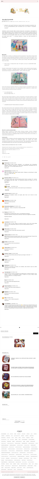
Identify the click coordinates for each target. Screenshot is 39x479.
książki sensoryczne (31, 443)
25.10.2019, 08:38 (10, 259)
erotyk (20, 437)
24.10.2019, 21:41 (13, 247)
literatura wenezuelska (4, 456)
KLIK (21, 144)
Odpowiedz (7, 167)
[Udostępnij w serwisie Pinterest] (10, 157)
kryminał (27, 441)
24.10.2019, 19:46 (14, 234)
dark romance (3, 437)
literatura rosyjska (22, 452)
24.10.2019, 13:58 (12, 200)
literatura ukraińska (33, 454)
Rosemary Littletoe (8, 177)
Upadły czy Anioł (8, 234)
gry (8, 439)
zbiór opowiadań (10, 469)
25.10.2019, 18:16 (9, 297)
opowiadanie (20, 458)
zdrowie (15, 469)
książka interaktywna (10, 443)
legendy (36, 443)
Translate (23, 422)
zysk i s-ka (27, 21)
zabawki (24, 467)
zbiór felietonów (3, 469)
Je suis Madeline (8, 303)
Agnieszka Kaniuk (8, 170)
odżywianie (2, 458)
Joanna (8, 186)
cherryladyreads (7, 272)
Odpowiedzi (8, 184)
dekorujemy (8, 437)
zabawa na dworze (7, 467)
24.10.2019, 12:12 (15, 177)
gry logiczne (12, 439)
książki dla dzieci (15, 21)
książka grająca (3, 443)
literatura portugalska (14, 452)
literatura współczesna (21, 456)
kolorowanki (9, 441)
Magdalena (7, 291)
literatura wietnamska (13, 456)
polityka (35, 458)
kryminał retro (32, 441)
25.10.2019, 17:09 (12, 291)
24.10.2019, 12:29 (14, 193)
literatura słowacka (26, 454)
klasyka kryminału (24, 439)
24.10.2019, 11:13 (14, 170)
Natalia (6, 259)
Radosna (6, 212)
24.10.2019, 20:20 (11, 241)
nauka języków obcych (34, 456)
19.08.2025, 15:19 (14, 303)
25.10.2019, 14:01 (14, 272)
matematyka (27, 456)
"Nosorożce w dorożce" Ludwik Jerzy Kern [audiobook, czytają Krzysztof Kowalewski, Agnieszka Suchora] (22, 386)
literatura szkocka (11, 454)
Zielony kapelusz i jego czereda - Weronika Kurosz (21, 394)
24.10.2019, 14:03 (17, 206)
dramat (13, 437)
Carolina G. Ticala (8, 253)
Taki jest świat (7, 247)
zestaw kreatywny (20, 469)
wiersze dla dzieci (22, 21)
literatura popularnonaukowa (5, 452)
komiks (24, 441)
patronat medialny (26, 458)
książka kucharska (17, 443)
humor (19, 439)
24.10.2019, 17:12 (11, 212)
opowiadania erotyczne (14, 458)
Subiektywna (7, 265)
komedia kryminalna (19, 441)
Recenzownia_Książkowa (9, 206)
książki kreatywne (24, 443)
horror (16, 439)
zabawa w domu (13, 467)
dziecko (16, 437)
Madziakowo (7, 200)
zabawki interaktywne (30, 467)
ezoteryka (23, 437)
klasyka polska (3, 441)
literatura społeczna (4, 454)
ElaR (5, 297)
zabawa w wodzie (19, 467)
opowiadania (7, 458)
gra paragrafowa (3, 439)
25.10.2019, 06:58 (14, 253)
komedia (13, 441)
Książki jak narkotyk (8, 216)
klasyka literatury (31, 439)
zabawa (2, 467)
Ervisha (6, 241)
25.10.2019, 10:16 (13, 265)
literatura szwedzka (19, 454)
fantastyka (28, 437)
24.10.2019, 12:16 (14, 186)
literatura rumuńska (30, 452)
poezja (31, 458)
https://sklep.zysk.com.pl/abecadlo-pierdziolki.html (9, 148)
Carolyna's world (8, 193)
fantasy (32, 437)
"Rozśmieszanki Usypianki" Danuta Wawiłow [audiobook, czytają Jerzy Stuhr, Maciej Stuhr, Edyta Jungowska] (22, 368)
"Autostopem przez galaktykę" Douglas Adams (21, 376)
